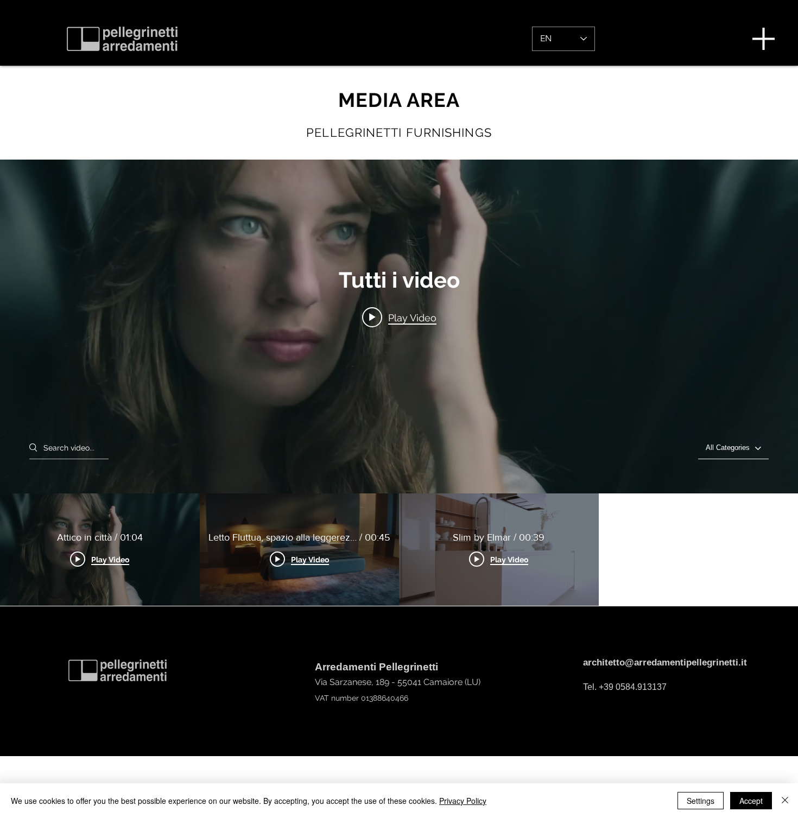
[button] (764, 39)
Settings (700, 800)
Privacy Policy (462, 800)
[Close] (784, 800)
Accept (751, 800)
